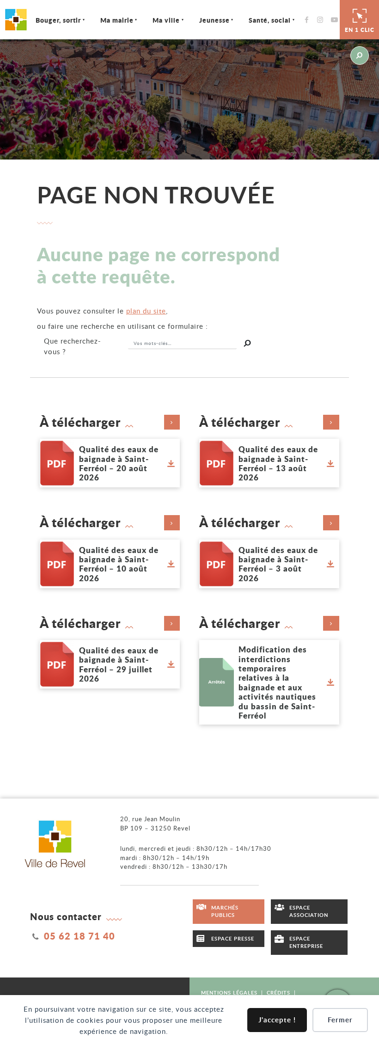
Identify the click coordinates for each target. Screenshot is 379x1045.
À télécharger (80, 422)
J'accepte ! (277, 1020)
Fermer (340, 1020)
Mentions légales (229, 992)
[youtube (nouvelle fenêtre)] (336, 19)
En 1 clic (359, 30)
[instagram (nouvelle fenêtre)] (323, 19)
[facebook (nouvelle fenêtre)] (309, 19)
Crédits (278, 992)
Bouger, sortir (58, 20)
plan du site (146, 310)
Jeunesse (214, 20)
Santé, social (270, 20)
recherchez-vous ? (72, 346)
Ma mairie (117, 20)
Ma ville (166, 20)
